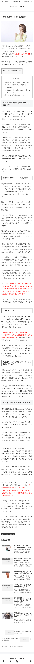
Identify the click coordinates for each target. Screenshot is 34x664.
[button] (30, 392)
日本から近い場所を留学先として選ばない (17, 82)
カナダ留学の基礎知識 (8, 534)
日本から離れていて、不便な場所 (16, 85)
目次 (14, 78)
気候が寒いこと (11, 87)
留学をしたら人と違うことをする (14, 95)
